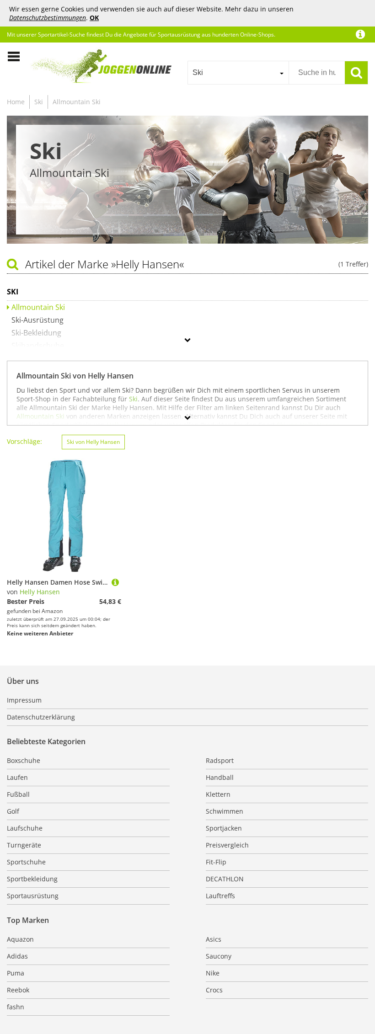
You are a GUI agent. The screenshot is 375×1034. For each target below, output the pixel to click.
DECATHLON (225, 878)
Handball (220, 777)
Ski (38, 101)
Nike (213, 973)
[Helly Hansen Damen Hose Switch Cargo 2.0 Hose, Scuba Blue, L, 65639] (115, 582)
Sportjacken (224, 828)
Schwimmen (224, 811)
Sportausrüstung (33, 895)
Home (16, 101)
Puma (15, 973)
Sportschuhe (26, 862)
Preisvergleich (227, 845)
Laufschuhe (25, 828)
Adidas (17, 956)
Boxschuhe (23, 760)
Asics (213, 939)
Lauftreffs (220, 895)
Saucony (218, 956)
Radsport (220, 760)
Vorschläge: (24, 441)
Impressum (24, 700)
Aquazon (20, 939)
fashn (15, 1006)
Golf (13, 811)
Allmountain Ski (77, 101)
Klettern (218, 794)
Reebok (18, 990)
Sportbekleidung (32, 878)
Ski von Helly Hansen (93, 442)
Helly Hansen (40, 591)
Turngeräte (24, 845)
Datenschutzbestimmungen (47, 17)
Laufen (17, 777)
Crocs (214, 990)
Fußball (18, 794)
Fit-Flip (216, 862)
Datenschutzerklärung (41, 717)
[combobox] (238, 73)
